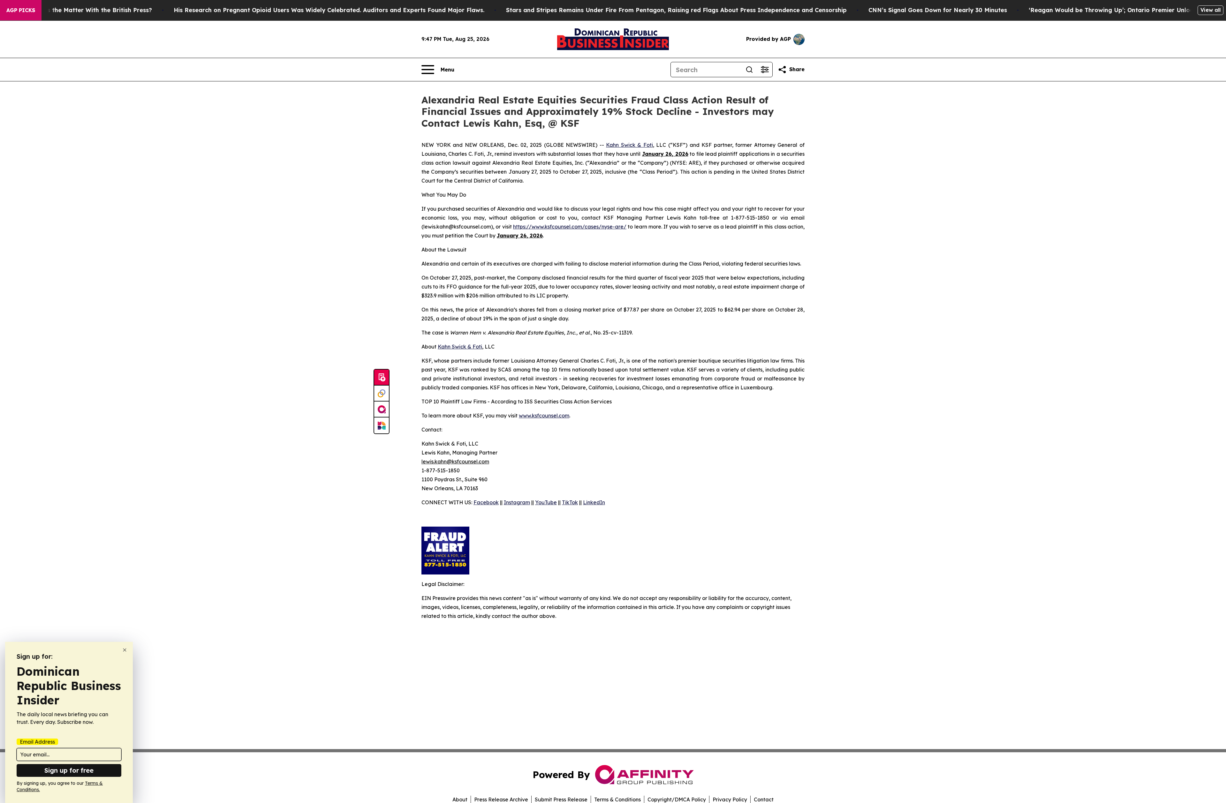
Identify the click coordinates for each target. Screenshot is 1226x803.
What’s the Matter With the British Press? (91, 10)
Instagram (517, 502)
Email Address (37, 742)
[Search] (749, 69)
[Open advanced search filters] (764, 69)
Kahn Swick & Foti (629, 145)
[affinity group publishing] (381, 409)
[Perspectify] (381, 394)
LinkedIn (594, 502)
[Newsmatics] (381, 425)
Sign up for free (69, 770)
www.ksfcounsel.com (544, 415)
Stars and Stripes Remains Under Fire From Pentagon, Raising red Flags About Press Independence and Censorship (676, 10)
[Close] (125, 650)
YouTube (546, 502)
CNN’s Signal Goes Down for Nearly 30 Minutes (937, 10)
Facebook (486, 502)
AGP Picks (20, 10)
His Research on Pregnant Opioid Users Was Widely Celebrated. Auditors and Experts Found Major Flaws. (329, 10)
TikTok (570, 502)
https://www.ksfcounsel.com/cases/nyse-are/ (569, 226)
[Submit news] (381, 378)
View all (1210, 10)
